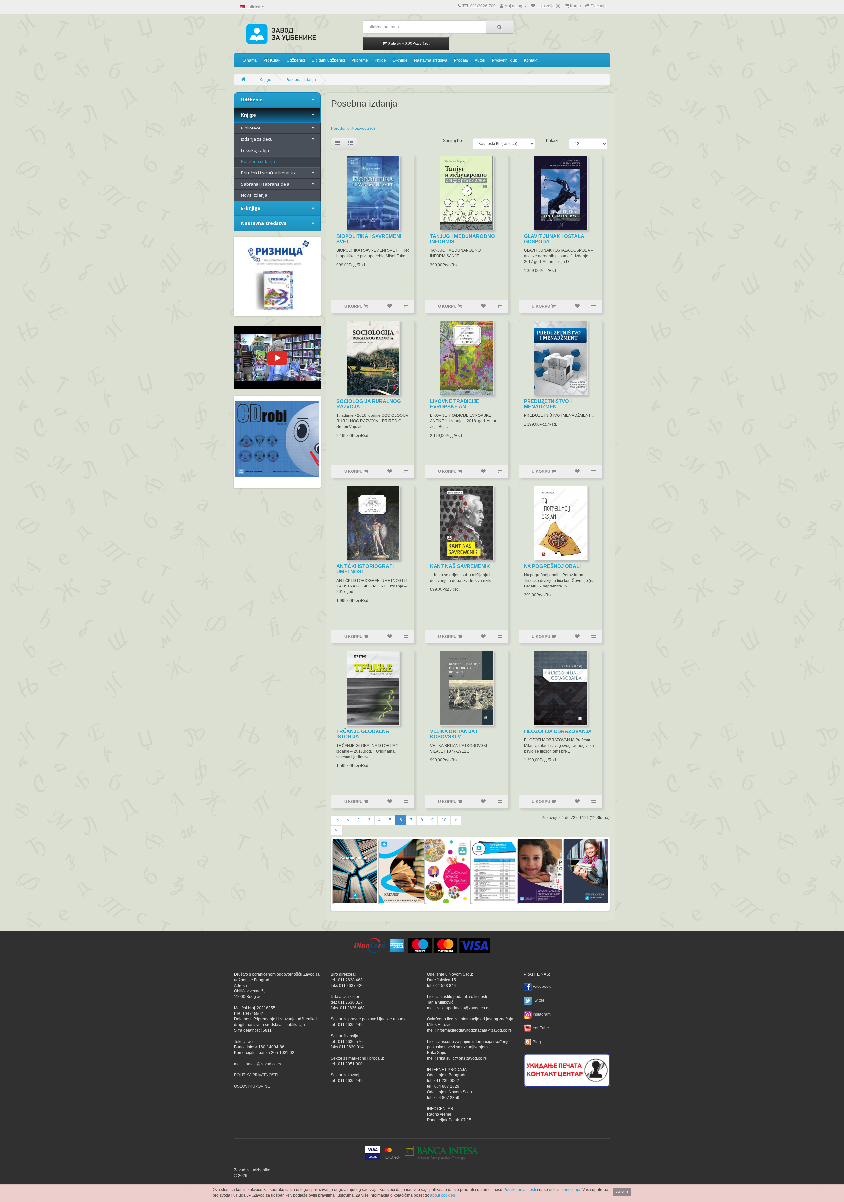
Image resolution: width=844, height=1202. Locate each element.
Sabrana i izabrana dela (265, 184)
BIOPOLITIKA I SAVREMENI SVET (368, 238)
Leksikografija (255, 150)
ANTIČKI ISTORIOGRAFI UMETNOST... (365, 569)
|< (337, 820)
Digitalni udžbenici (328, 60)
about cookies (442, 1195)
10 (444, 820)
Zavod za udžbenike (252, 1170)
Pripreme (359, 60)
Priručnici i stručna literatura (269, 173)
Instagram (542, 1014)
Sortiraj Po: (453, 140)
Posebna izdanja (301, 79)
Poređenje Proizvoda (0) (353, 128)
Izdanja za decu (257, 139)
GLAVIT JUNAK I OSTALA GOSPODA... (554, 238)
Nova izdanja (254, 195)
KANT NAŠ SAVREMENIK (460, 566)
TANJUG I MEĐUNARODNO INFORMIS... (462, 238)
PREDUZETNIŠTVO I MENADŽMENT (548, 404)
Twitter (538, 1000)
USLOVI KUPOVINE (252, 1086)
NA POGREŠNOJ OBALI (552, 566)
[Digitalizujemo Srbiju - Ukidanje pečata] (567, 1069)
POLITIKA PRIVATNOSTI (256, 1075)
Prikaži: (552, 140)
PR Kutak (271, 60)
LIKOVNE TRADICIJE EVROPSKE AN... (454, 404)
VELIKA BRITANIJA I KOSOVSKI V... (453, 734)
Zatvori (622, 1191)
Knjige (380, 60)
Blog (537, 1042)
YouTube (541, 1028)
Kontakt (530, 60)
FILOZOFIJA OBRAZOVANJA (558, 731)
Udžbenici (296, 60)
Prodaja (461, 60)
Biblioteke (251, 128)
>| (336, 830)
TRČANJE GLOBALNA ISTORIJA (362, 734)
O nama (250, 60)
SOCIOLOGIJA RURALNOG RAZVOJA (368, 404)
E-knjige (400, 60)
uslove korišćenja (564, 1190)
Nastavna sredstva (430, 60)
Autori (480, 60)
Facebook (542, 986)
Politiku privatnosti (519, 1190)
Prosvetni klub (504, 60)
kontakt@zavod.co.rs (262, 1064)
